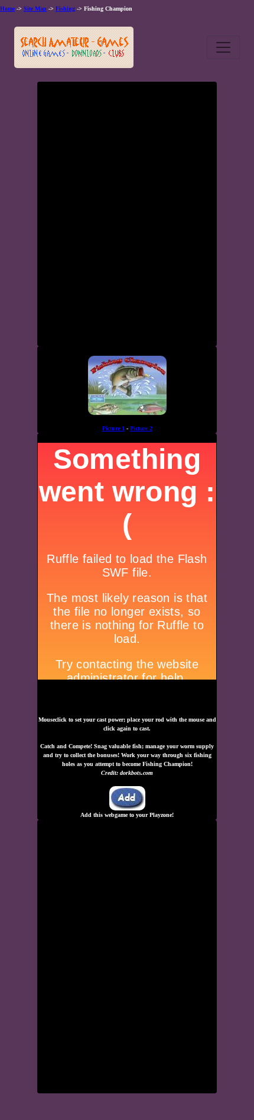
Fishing (65, 8)
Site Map (35, 8)
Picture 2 (141, 428)
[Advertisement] (127, 218)
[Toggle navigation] (223, 47)
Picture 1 (113, 428)
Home (7, 8)
